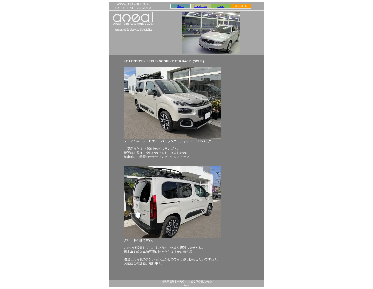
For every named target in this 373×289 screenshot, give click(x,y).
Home (180, 6)
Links (220, 6)
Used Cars (200, 6)
